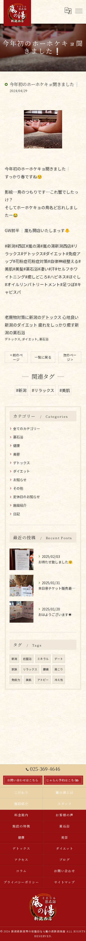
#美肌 (64, 390)
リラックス (30, 669)
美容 (16, 454)
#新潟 (21, 390)
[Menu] (78, 10)
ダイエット (30, 339)
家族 (14, 669)
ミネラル (43, 659)
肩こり (58, 669)
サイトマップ (64, 882)
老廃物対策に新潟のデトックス (33, 317)
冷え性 (58, 680)
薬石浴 (43, 339)
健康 (16, 445)
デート (58, 659)
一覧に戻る (43, 357)
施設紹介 (20, 505)
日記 (16, 513)
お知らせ (20, 479)
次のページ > (69, 357)
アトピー (43, 680)
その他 (18, 488)
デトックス (12, 339)
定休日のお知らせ (26, 496)
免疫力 (15, 680)
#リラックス (43, 390)
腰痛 (46, 669)
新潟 (14, 659)
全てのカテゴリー (26, 428)
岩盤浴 (27, 659)
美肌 (29, 680)
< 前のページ (16, 357)
